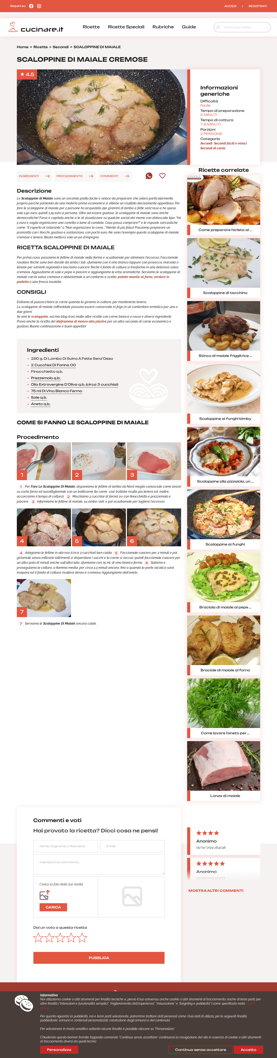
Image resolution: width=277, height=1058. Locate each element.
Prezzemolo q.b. (46, 378)
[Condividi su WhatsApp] (149, 178)
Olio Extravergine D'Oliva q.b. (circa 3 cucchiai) (74, 384)
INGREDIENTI (29, 176)
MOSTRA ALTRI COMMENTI (216, 891)
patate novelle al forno (135, 277)
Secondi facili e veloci (230, 143)
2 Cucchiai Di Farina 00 (53, 365)
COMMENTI (109, 176)
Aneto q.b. (40, 404)
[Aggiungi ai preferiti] (162, 176)
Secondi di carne (212, 148)
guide (189, 26)
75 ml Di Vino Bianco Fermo (56, 391)
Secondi (206, 143)
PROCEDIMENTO (70, 176)
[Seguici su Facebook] (30, 5)
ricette (91, 26)
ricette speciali (126, 26)
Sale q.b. (39, 397)
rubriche (163, 26)
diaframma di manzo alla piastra (81, 321)
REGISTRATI (258, 6)
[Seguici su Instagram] (38, 5)
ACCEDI (230, 6)
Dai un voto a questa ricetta (60, 927)
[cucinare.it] (35, 27)
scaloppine (39, 316)
